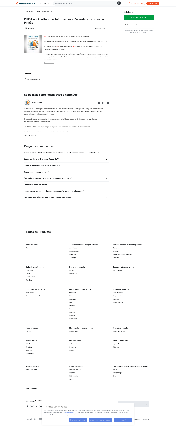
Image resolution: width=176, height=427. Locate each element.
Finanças (116, 299)
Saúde (71, 379)
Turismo (28, 331)
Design (71, 270)
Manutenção (73, 331)
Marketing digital (119, 331)
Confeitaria (29, 270)
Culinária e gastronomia (35, 267)
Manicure (29, 350)
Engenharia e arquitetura (35, 289)
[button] (64, 153)
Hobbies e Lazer (32, 328)
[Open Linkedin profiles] (36, 406)
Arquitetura (30, 293)
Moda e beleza (31, 341)
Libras (71, 309)
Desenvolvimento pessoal (122, 254)
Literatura (72, 312)
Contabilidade (118, 293)
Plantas (116, 347)
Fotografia (73, 273)
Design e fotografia (77, 267)
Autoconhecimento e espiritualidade (83, 245)
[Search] (119, 3)
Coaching (116, 251)
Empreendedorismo (120, 296)
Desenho (72, 347)
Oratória (116, 258)
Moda (28, 357)
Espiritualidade (74, 251)
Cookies (146, 419)
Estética (29, 347)
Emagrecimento (75, 369)
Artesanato (73, 344)
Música (71, 350)
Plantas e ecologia (120, 341)
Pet (27, 248)
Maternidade (117, 270)
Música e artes (75, 341)
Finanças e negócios (121, 289)
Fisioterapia (73, 376)
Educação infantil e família (123, 267)
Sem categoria (31, 388)
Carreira (116, 248)
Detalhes (29, 73)
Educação (72, 299)
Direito (71, 296)
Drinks (28, 273)
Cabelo (28, 344)
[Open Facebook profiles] (27, 406)
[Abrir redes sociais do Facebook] (99, 103)
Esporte (72, 373)
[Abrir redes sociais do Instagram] (103, 103)
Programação (118, 373)
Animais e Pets (32, 245)
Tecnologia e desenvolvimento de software (130, 366)
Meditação (73, 254)
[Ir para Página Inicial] (26, 3)
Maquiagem (30, 354)
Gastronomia (30, 277)
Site (114, 376)
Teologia (72, 258)
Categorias (43, 3)
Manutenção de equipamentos (81, 328)
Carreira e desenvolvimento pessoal (127, 245)
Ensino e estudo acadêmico (80, 289)
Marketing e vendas (121, 328)
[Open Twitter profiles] (32, 406)
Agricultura (117, 344)
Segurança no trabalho (34, 296)
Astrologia (73, 248)
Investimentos (118, 302)
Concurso (72, 293)
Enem (71, 302)
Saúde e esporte (76, 366)
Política (72, 315)
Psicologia (73, 319)
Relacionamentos (33, 366)
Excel (115, 369)
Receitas (29, 280)
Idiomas (72, 306)
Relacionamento (31, 369)
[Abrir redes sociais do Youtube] (108, 103)
